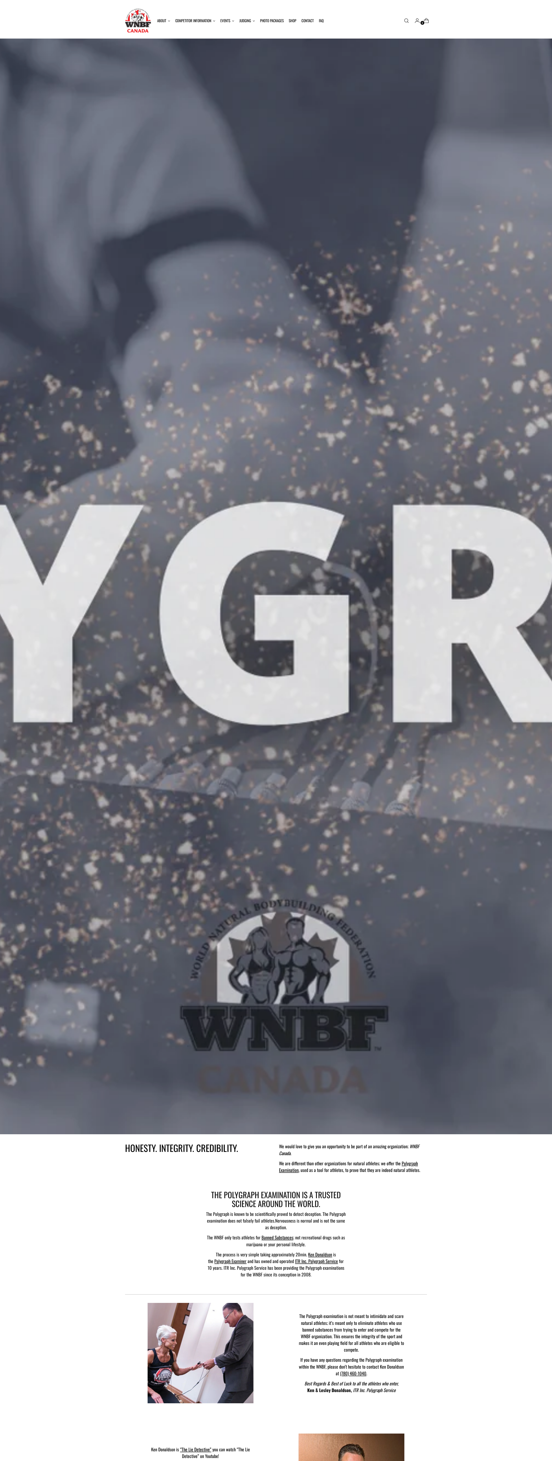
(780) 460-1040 (353, 1373)
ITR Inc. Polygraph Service (316, 1261)
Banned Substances (277, 1237)
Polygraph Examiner (230, 1261)
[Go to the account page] (415, 20)
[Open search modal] (406, 20)
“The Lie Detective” (195, 1449)
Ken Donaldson (320, 1254)
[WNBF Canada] (138, 21)
